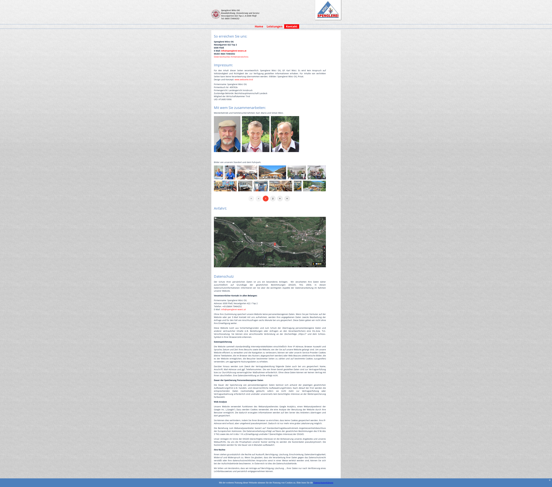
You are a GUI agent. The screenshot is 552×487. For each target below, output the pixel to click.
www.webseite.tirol (244, 79)
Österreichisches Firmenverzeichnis (231, 56)
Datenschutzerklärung (323, 482)
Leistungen (274, 26)
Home (259, 26)
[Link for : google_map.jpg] (270, 242)
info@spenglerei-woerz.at (233, 50)
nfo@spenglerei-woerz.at (234, 309)
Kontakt (291, 26)
